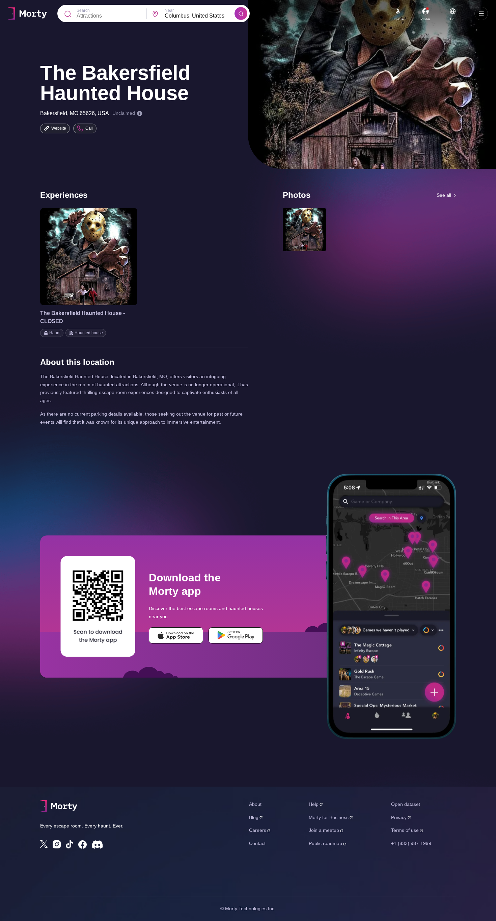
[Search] (241, 13)
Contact (257, 843)
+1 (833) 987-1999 (411, 843)
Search (83, 10)
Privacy (399, 817)
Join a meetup (324, 830)
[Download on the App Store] (176, 635)
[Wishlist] (79, 256)
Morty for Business (329, 817)
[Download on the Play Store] (236, 635)
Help (314, 804)
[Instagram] (57, 844)
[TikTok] (69, 844)
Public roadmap (325, 843)
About (255, 804)
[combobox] (200, 16)
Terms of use (405, 830)
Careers (257, 830)
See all (444, 195)
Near (169, 10)
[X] (44, 844)
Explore (398, 19)
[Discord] (97, 844)
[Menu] (481, 13)
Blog (253, 817)
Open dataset (405, 804)
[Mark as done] (98, 256)
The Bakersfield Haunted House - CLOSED (82, 317)
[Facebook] (82, 844)
